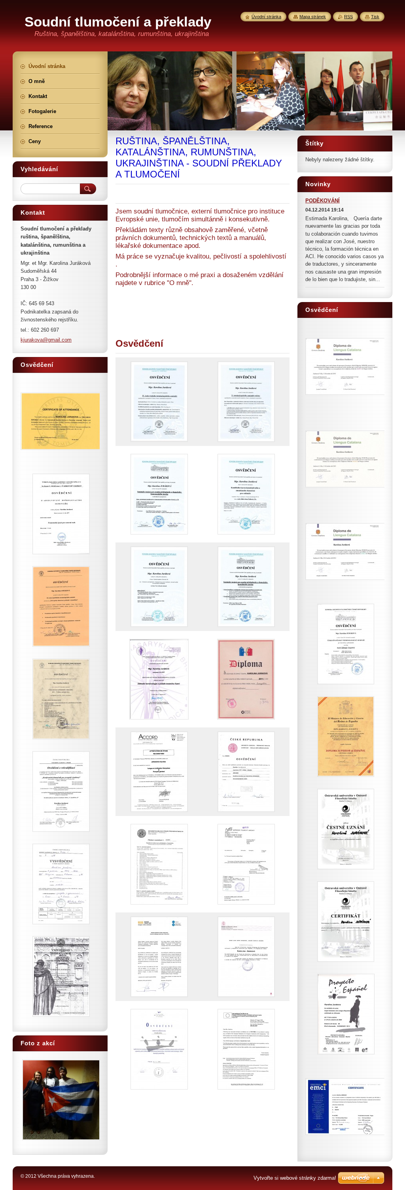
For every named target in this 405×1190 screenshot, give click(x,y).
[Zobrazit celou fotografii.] (158, 401)
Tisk (375, 16)
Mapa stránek (312, 16)
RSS (348, 16)
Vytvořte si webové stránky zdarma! (295, 1178)
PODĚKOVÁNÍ (322, 201)
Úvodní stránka (266, 16)
